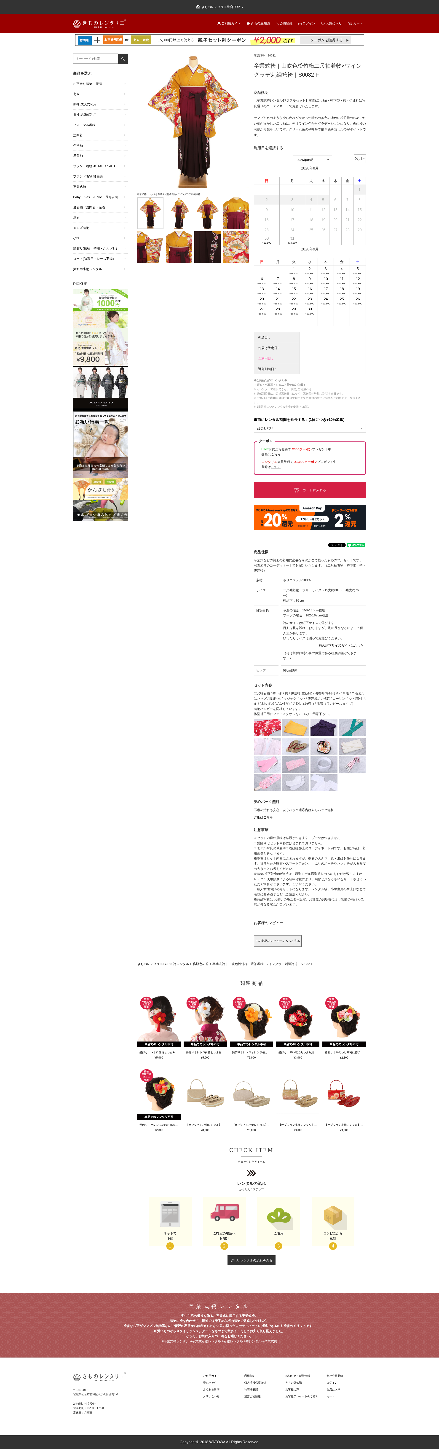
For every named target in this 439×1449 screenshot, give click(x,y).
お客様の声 (292, 1389)
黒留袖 (78, 156)
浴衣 (76, 217)
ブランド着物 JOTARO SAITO (95, 166)
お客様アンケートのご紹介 (301, 1396)
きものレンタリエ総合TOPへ (222, 7)
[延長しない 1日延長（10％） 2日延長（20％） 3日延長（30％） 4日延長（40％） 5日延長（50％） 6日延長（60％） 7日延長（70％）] (310, 428)
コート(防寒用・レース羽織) (93, 259)
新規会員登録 (335, 1375)
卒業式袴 (79, 186)
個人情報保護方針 (255, 1382)
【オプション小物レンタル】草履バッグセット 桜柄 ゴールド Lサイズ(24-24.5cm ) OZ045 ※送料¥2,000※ (299, 1124)
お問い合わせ (211, 1396)
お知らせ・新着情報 (297, 1375)
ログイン (308, 23)
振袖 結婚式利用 (84, 114)
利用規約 (249, 1375)
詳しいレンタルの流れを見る (251, 1260)
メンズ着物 (81, 228)
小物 (76, 238)
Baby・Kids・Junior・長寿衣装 (95, 197)
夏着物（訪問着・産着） (90, 207)
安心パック (210, 1382)
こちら (276, 467)
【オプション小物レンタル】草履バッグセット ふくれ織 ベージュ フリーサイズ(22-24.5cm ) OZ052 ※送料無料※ (252, 1124)
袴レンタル (181, 964)
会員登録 (286, 23)
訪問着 (78, 135)
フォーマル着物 (84, 125)
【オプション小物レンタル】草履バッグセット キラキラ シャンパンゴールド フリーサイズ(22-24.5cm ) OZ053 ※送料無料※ (206, 1124)
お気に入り (334, 23)
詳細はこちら (263, 817)
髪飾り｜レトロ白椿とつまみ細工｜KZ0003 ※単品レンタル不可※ (206, 1052)
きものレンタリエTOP (153, 964)
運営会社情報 (252, 1396)
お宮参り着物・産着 (87, 84)
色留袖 (78, 145)
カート (358, 23)
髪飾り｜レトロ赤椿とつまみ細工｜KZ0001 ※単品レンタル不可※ (160, 1052)
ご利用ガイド (231, 23)
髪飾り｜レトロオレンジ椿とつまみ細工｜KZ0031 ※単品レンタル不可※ (252, 1052)
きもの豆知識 (260, 23)
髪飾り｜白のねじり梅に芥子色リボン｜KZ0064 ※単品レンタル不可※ (345, 1052)
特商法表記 (251, 1389)
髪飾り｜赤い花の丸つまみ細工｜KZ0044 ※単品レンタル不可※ (299, 1052)
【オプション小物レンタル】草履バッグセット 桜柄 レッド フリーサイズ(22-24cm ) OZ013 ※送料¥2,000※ (345, 1124)
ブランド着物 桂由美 (88, 176)
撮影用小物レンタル (87, 269)
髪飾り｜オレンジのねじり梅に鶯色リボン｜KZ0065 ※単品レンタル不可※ (160, 1124)
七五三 (78, 94)
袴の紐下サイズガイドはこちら (341, 645)
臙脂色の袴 (201, 964)
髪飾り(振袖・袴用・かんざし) (95, 248)
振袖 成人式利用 (84, 104)
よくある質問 (211, 1389)
